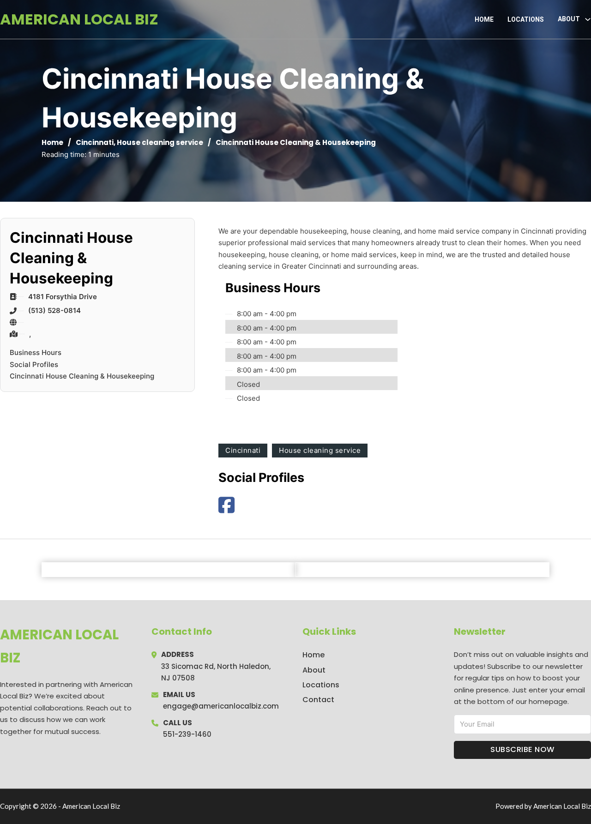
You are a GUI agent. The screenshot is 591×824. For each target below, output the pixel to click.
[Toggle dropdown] (588, 19)
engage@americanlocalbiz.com (221, 706)
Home (484, 19)
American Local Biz (79, 19)
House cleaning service (160, 142)
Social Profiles (34, 364)
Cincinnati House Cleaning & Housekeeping (82, 376)
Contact (318, 699)
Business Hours (35, 352)
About (314, 670)
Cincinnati (95, 142)
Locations (525, 19)
